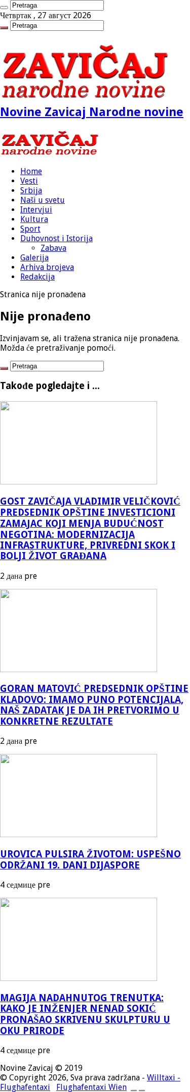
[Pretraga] (4, 7)
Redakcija (37, 277)
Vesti (29, 181)
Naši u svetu (42, 200)
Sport (30, 229)
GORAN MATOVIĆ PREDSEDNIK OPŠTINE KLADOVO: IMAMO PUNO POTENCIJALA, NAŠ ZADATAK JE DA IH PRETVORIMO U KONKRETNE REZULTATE (94, 705)
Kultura (34, 219)
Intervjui (36, 209)
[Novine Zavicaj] (49, 153)
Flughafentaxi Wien (91, 1087)
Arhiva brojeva (47, 267)
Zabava (53, 248)
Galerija (34, 257)
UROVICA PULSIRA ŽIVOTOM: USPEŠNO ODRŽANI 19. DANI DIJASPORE (90, 859)
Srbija (31, 190)
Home (31, 171)
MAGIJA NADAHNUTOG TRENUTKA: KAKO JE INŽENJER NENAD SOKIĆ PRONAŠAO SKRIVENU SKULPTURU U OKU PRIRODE (85, 1014)
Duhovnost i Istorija (56, 238)
